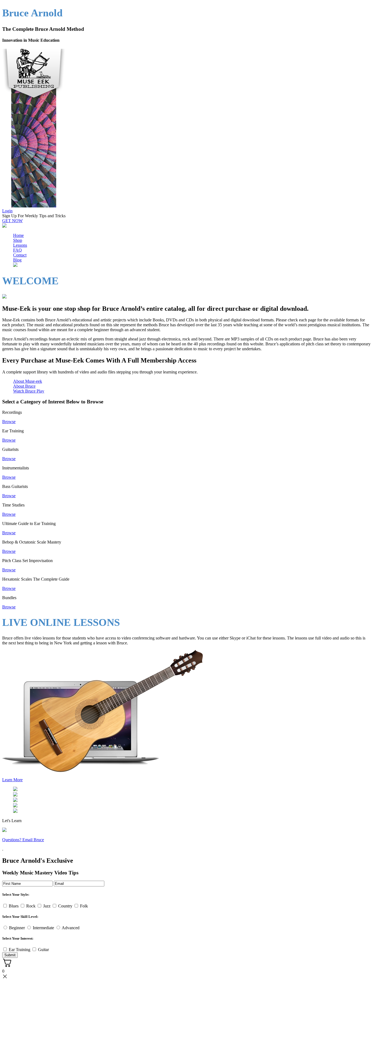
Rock (30, 906)
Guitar (43, 949)
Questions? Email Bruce (23, 839)
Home (18, 235)
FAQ (17, 250)
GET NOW (12, 220)
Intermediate (43, 927)
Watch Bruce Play (28, 391)
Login (7, 211)
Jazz (47, 906)
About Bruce (24, 386)
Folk (84, 906)
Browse (9, 421)
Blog (17, 260)
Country (65, 906)
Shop (17, 240)
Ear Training (19, 949)
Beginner (17, 927)
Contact (19, 255)
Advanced (70, 927)
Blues (14, 906)
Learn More (12, 779)
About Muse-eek (27, 381)
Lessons (20, 245)
